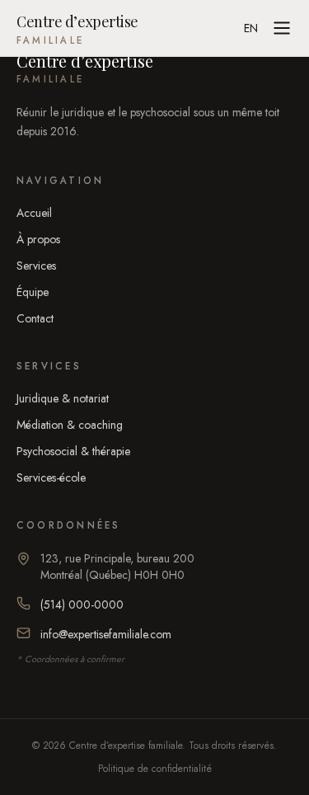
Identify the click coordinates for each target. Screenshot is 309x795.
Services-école (51, 477)
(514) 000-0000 (82, 604)
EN (251, 28)
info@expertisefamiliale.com (105, 634)
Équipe (32, 292)
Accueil (34, 213)
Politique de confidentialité (155, 768)
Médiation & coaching (69, 424)
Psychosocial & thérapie (73, 451)
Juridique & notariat (62, 398)
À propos (38, 239)
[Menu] (282, 28)
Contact (35, 318)
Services (36, 265)
